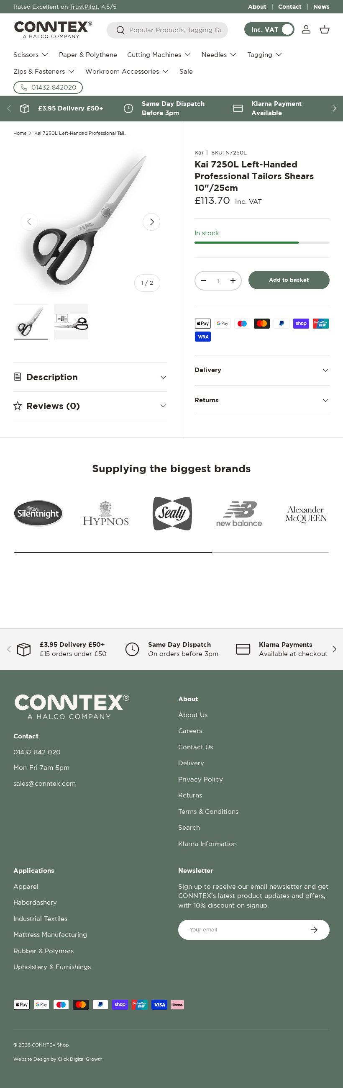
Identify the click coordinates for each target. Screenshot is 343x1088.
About (257, 6)
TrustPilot (84, 6)
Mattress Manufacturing (50, 934)
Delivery (191, 762)
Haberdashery (35, 902)
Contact (290, 6)
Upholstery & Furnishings (52, 966)
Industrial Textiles (40, 918)
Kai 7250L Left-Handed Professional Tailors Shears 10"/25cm (81, 133)
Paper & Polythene (88, 54)
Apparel (25, 886)
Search (189, 827)
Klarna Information (207, 843)
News (321, 6)
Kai (199, 152)
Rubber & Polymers (43, 950)
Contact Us (195, 747)
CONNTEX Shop (50, 1044)
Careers (190, 730)
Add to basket (289, 279)
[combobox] (167, 30)
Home (20, 133)
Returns (190, 795)
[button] (324, 29)
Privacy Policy (200, 779)
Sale (186, 71)
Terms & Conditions (208, 811)
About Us (192, 714)
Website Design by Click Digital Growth (57, 1059)
